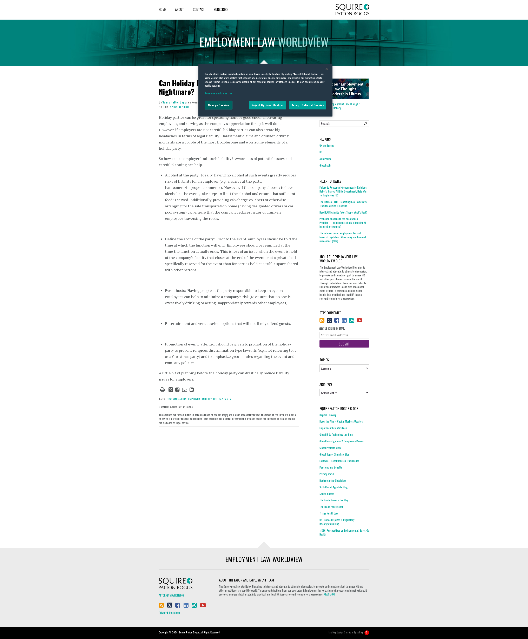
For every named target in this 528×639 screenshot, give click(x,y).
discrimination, (177, 399)
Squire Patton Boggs (352, 9)
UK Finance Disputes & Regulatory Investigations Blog (336, 522)
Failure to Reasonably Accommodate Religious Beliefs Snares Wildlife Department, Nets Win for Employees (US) (343, 191)
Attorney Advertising (171, 595)
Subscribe (221, 9)
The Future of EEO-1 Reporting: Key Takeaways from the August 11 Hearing (343, 204)
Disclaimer (174, 613)
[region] (265, 90)
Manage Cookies (218, 105)
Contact (199, 9)
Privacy (162, 613)
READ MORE (329, 594)
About (179, 9)
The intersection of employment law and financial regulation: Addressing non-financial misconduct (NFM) (342, 237)
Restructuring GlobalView (332, 480)
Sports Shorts (326, 494)
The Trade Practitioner (331, 507)
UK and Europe (326, 146)
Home (162, 9)
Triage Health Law (328, 513)
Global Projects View (330, 448)
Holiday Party (222, 399)
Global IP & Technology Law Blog (336, 434)
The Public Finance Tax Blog (333, 500)
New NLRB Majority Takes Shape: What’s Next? (343, 212)
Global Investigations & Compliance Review (341, 441)
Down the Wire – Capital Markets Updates (341, 421)
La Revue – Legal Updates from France (339, 461)
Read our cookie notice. (219, 93)
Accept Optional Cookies (308, 105)
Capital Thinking (327, 415)
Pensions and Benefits (330, 467)
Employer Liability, (200, 399)
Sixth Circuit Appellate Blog (333, 487)
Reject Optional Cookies (268, 105)
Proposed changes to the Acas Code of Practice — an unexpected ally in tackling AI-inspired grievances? (343, 223)
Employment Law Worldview (333, 428)
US (320, 152)
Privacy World (326, 474)
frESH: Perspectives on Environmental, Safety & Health (344, 532)
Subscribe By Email (334, 328)
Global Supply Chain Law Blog (334, 454)
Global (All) (325, 165)
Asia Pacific (325, 159)
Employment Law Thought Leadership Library (339, 106)
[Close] (326, 68)
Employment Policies (179, 107)
